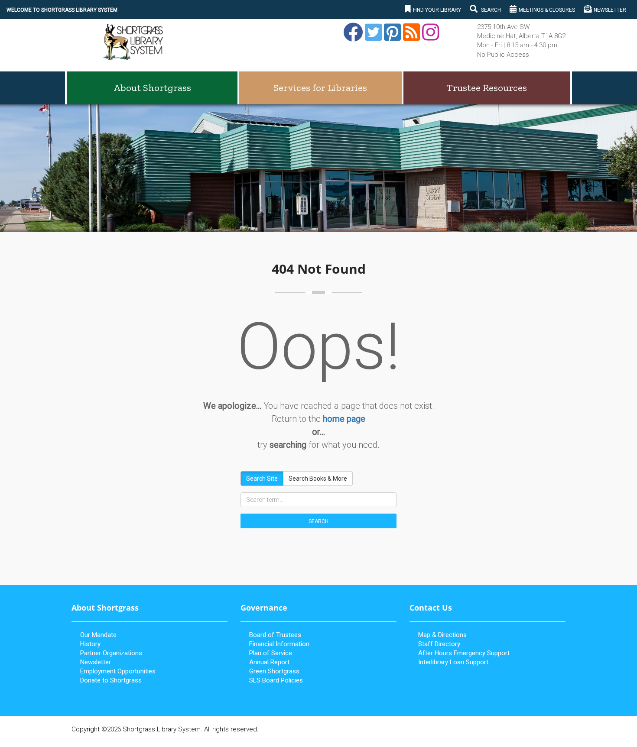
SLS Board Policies (276, 680)
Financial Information (279, 644)
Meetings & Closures (547, 10)
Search (490, 10)
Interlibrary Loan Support (453, 662)
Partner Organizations (111, 653)
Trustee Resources (486, 88)
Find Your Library (437, 10)
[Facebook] (352, 37)
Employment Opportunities (118, 671)
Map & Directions (442, 635)
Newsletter (610, 10)
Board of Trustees (275, 635)
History (90, 644)
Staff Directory (439, 644)
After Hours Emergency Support (464, 653)
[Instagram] (429, 37)
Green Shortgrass (274, 671)
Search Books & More (318, 478)
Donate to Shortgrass (111, 680)
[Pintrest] (391, 37)
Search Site (262, 478)
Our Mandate (98, 635)
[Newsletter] (410, 37)
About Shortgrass (152, 88)
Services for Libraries (320, 88)
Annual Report (269, 662)
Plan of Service (270, 653)
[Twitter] (372, 37)
